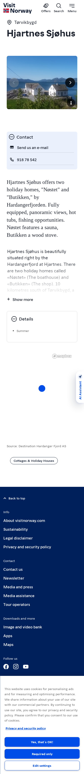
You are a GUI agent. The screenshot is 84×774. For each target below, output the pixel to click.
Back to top (17, 498)
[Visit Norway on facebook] (6, 666)
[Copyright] (71, 103)
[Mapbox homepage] (62, 356)
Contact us (13, 569)
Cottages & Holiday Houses (34, 460)
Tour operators (16, 604)
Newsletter (13, 577)
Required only (42, 754)
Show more (23, 299)
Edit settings (42, 765)
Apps (7, 635)
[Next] (70, 83)
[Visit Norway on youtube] (25, 666)
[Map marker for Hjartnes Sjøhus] (42, 388)
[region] (42, 725)
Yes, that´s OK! (42, 742)
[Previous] (14, 83)
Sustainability (15, 529)
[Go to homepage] (17, 8)
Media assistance (18, 595)
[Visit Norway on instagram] (16, 666)
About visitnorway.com (24, 520)
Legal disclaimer (18, 537)
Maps (8, 644)
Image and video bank (22, 626)
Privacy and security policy (27, 546)
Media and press (18, 586)
